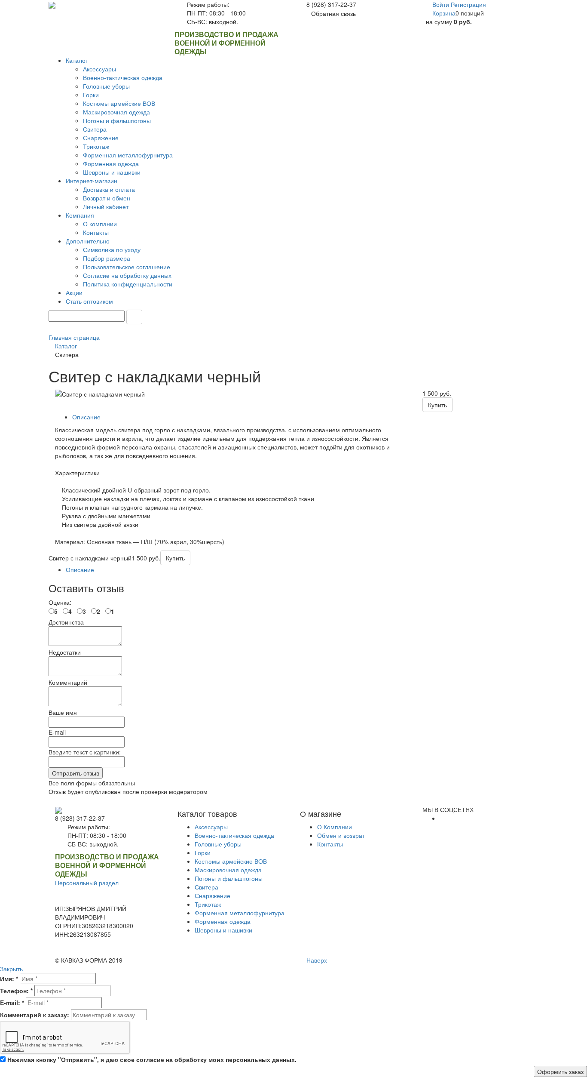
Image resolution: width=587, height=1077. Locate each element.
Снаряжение (212, 895)
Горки (203, 852)
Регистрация (468, 4)
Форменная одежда (223, 921)
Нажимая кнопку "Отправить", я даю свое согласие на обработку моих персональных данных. (152, 1059)
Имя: (9, 978)
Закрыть (11, 968)
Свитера (206, 887)
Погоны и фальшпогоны (229, 878)
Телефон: (16, 990)
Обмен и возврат (341, 835)
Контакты (330, 844)
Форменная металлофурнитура (239, 912)
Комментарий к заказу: (34, 1014)
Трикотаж (208, 904)
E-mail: (12, 1002)
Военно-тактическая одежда (234, 835)
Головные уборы (218, 844)
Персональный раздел (87, 882)
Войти (441, 4)
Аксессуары (211, 826)
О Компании (334, 826)
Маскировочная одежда (228, 869)
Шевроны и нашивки (223, 930)
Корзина (444, 13)
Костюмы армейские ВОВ (231, 861)
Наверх (316, 960)
